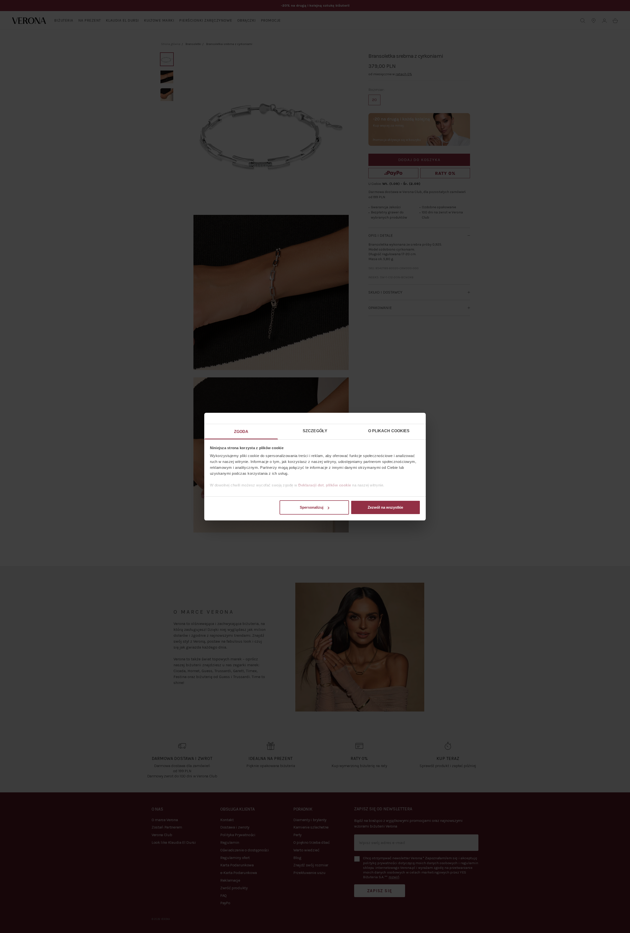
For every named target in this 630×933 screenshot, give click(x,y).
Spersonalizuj (311, 507)
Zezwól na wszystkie (385, 507)
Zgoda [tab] (241, 431)
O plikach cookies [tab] (389, 431)
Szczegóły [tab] (315, 431)
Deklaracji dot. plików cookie (324, 485)
